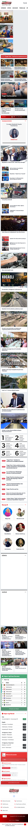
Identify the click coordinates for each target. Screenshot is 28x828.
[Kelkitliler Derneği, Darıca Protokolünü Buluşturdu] (14, 339)
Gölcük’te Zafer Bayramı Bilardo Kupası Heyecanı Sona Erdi (11, 431)
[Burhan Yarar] (14, 133)
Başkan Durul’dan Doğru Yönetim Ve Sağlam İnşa (14, 125)
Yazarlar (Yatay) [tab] (7, 121)
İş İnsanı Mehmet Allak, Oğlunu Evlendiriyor (9, 439)
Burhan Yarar (14, 139)
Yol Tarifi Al (15, 775)
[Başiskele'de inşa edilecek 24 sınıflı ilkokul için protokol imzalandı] (14, 400)
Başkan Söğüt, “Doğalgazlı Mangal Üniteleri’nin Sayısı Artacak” (22, 454)
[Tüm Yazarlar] (25, 121)
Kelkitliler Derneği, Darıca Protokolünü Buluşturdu (11, 349)
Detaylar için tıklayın (14, 708)
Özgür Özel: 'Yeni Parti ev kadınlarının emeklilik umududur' (7, 637)
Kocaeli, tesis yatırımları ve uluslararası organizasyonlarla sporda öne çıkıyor (11, 329)
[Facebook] (14, 796)
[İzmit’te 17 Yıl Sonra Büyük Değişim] (14, 381)
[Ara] (24, 3)
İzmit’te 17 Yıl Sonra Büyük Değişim (10, 390)
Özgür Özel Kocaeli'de (12, 489)
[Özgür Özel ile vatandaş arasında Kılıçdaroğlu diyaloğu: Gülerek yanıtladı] (20, 645)
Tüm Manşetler (5, 807)
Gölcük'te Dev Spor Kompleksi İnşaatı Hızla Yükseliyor (12, 370)
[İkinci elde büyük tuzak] (14, 260)
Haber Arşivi (5, 810)
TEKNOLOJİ (22, 8)
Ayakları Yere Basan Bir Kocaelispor (9, 446)
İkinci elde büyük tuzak (7, 270)
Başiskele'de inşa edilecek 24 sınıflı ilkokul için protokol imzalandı (13, 410)
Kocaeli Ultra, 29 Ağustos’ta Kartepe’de (12, 289)
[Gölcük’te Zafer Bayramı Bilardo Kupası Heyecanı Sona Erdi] (14, 421)
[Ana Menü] (26, 3)
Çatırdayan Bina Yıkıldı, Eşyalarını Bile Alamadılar (22, 447)
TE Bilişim (17, 820)
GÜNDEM (3, 8)
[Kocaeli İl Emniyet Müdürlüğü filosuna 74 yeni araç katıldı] (20, 630)
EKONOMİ (15, 8)
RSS (5, 816)
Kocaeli (4, 635)
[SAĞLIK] (25, 592)
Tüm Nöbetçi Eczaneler (14, 782)
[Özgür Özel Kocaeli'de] (20, 661)
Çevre (20, 443)
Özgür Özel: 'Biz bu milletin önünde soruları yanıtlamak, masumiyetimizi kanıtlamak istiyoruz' (15, 467)
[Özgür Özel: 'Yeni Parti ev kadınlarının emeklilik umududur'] (7, 630)
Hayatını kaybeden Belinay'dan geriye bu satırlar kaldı (7, 669)
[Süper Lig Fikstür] (25, 713)
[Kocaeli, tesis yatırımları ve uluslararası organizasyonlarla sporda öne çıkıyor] (14, 319)
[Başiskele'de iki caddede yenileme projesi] (14, 299)
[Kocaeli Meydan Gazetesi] (6, 3)
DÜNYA (9, 8)
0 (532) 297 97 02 (7, 775)
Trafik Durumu (5, 804)
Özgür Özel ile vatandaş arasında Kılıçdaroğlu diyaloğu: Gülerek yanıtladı (15, 478)
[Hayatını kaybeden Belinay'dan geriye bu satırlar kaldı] (7, 661)
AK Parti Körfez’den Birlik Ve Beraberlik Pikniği (9, 454)
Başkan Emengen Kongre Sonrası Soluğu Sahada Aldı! (23, 439)
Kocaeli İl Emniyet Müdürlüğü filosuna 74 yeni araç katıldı (20, 637)
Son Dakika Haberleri (20, 807)
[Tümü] (25, 504)
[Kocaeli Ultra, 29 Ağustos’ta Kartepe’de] (14, 280)
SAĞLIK (4, 592)
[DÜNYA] (25, 555)
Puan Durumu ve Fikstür (21, 804)
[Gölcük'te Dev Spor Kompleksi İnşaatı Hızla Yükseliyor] (14, 360)
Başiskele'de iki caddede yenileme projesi (12, 308)
